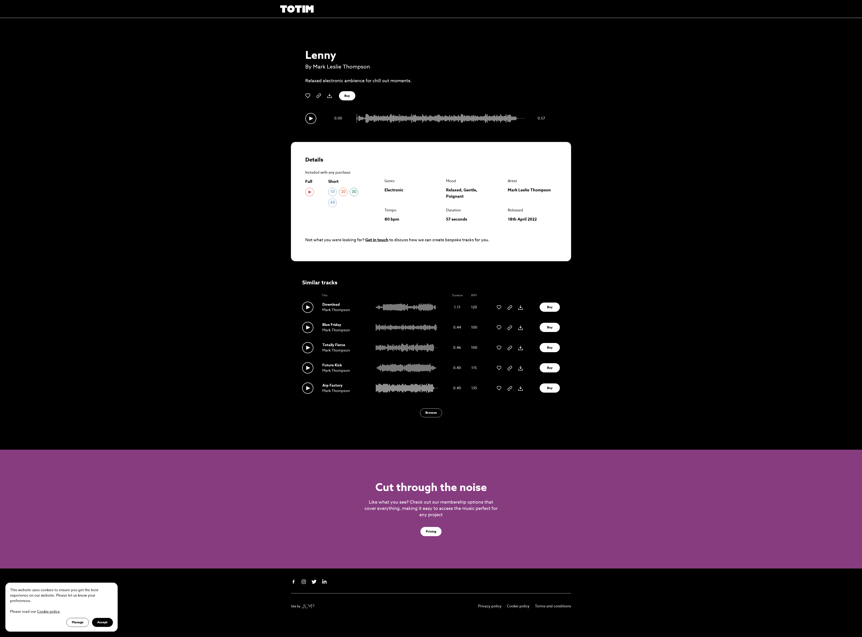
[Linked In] (324, 581)
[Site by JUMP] (308, 606)
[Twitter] (314, 581)
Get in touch (376, 240)
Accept (102, 622)
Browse (431, 412)
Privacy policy (489, 606)
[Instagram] (303, 581)
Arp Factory (332, 385)
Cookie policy (518, 606)
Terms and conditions (553, 606)
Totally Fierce (333, 345)
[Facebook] (293, 581)
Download (331, 304)
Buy (347, 95)
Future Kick (332, 365)
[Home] (297, 9)
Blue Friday (331, 324)
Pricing (431, 531)
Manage (78, 622)
